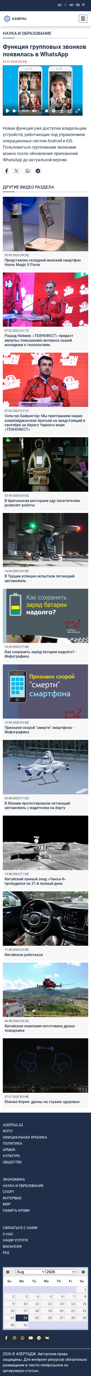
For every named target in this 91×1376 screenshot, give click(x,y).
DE (78, 5)
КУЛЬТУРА (11, 1156)
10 (25, 1304)
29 (84, 1318)
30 (12, 1325)
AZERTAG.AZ (13, 1125)
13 (61, 1304)
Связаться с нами (20, 1228)
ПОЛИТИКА (12, 1143)
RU (65, 5)
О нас (8, 1234)
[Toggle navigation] (82, 19)
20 (61, 1311)
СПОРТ (8, 1192)
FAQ (6, 1253)
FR (83, 5)
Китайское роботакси (24, 955)
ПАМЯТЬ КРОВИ (16, 1210)
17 (25, 1311)
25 (37, 1318)
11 (37, 1304)
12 (50, 1304)
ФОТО (7, 1131)
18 (37, 1311)
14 (73, 1304)
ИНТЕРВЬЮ (12, 1198)
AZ (60, 5)
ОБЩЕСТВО (12, 1162)
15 (84, 1304)
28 (73, 1318)
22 (84, 1311)
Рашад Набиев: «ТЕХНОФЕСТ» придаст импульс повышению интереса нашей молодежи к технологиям (39, 340)
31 (25, 1325)
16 (12, 1311)
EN (72, 5)
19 (50, 1311)
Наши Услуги (15, 1240)
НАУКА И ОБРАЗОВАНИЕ (27, 33)
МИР (6, 1204)
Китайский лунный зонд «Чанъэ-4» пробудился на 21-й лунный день (35, 881)
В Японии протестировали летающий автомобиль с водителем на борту (37, 805)
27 (61, 1318)
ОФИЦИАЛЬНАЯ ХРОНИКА (25, 1137)
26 (50, 1318)
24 (25, 1318)
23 (12, 1318)
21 (73, 1311)
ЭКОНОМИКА (14, 1179)
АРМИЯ (9, 1150)
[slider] (16, 111)
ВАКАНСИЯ (12, 1246)
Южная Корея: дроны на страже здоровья (42, 1102)
